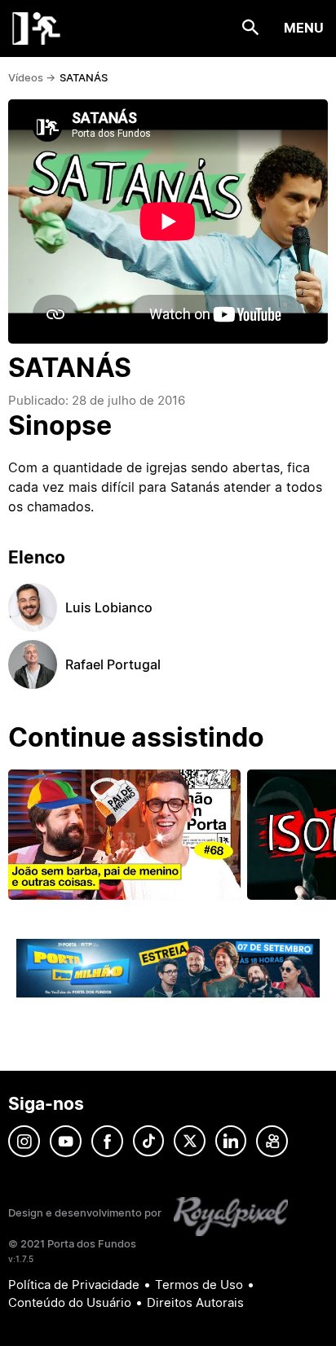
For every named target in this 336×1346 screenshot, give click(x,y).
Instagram (24, 1141)
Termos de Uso (199, 1284)
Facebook (107, 1141)
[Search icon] (250, 28)
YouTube (66, 1141)
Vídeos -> (31, 77)
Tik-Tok (148, 1141)
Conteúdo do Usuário (69, 1302)
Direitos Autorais (195, 1302)
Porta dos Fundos (36, 28)
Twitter (190, 1141)
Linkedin (230, 1141)
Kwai (272, 1141)
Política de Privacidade (73, 1284)
